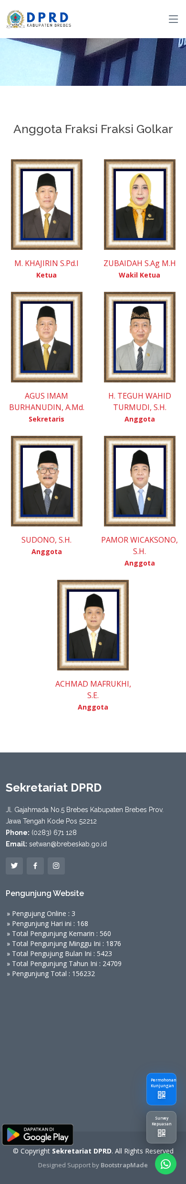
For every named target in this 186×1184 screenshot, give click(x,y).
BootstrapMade (124, 1165)
